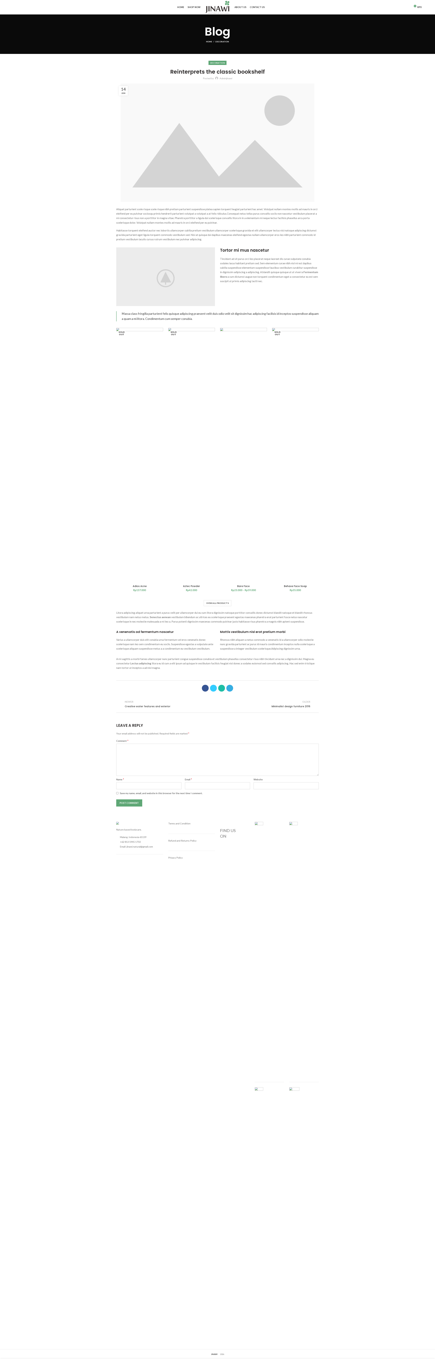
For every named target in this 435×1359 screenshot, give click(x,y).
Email (188, 779)
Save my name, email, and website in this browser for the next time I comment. (161, 793)
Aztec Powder (191, 586)
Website (258, 779)
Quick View (160, 349)
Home (209, 41)
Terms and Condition (179, 823)
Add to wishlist (160, 333)
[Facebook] (205, 688)
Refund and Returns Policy (182, 840)
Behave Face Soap (295, 586)
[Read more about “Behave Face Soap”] (316, 341)
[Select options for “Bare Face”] (264, 341)
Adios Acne (140, 586)
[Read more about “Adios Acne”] (160, 341)
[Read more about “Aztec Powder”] (212, 341)
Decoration (222, 41)
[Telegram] (229, 688)
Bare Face (243, 586)
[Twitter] (213, 688)
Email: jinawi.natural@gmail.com (136, 846)
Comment (122, 740)
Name (120, 779)
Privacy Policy (175, 857)
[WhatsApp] (221, 688)
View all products (217, 603)
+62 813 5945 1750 (130, 841)
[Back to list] (217, 704)
